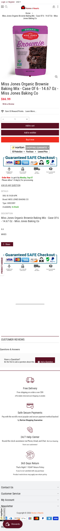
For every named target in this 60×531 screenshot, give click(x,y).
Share (7, 244)
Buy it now (30, 139)
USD (17, 2)
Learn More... (30, 111)
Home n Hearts (37, 513)
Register (10, 2)
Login (3, 2)
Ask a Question (46, 362)
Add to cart (30, 125)
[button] (3, 514)
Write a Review (8, 104)
